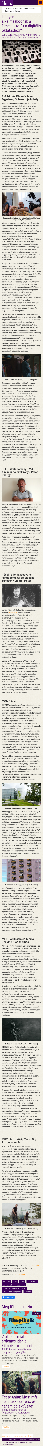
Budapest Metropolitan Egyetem (14, 1288)
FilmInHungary (22, 1440)
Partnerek (9, 1436)
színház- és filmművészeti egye (14, 1285)
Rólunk (15, 1436)
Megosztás (9, 1297)
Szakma (38, 1440)
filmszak (28, 1292)
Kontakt (21, 1436)
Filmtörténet (31, 1440)
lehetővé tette (33, 1266)
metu (22, 1281)
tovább (6, 1367)
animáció (6, 1281)
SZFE (15, 1281)
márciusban (12, 613)
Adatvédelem (29, 1436)
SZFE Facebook (19, 1274)
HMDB (15, 1440)
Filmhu (10, 1440)
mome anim (32, 1281)
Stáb (3, 1436)
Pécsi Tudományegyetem (12, 1292)
